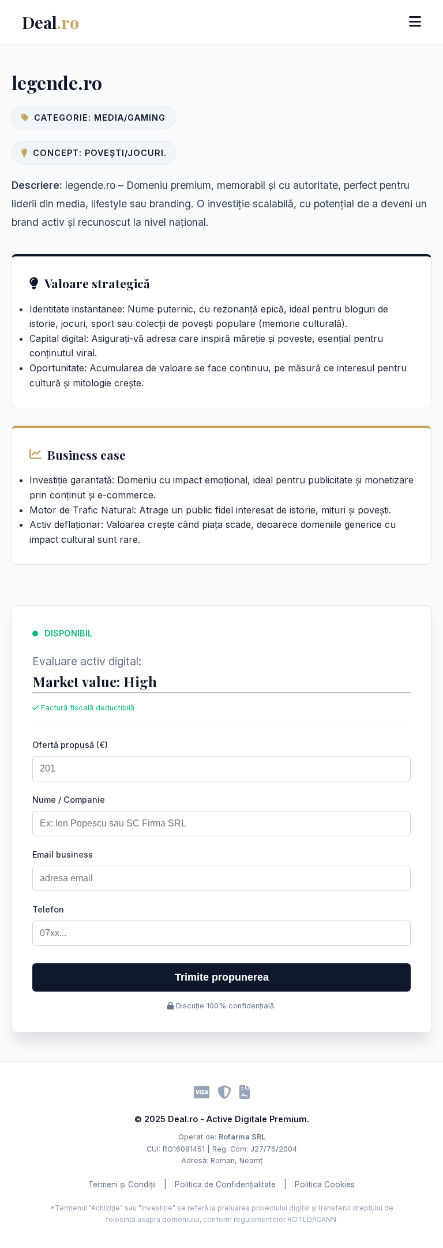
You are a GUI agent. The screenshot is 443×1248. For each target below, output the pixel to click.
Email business (62, 854)
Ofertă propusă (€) (70, 745)
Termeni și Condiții (122, 1184)
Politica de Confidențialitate (225, 1184)
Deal (50, 22)
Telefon (48, 909)
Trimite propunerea (222, 977)
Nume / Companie (68, 799)
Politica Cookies (325, 1184)
